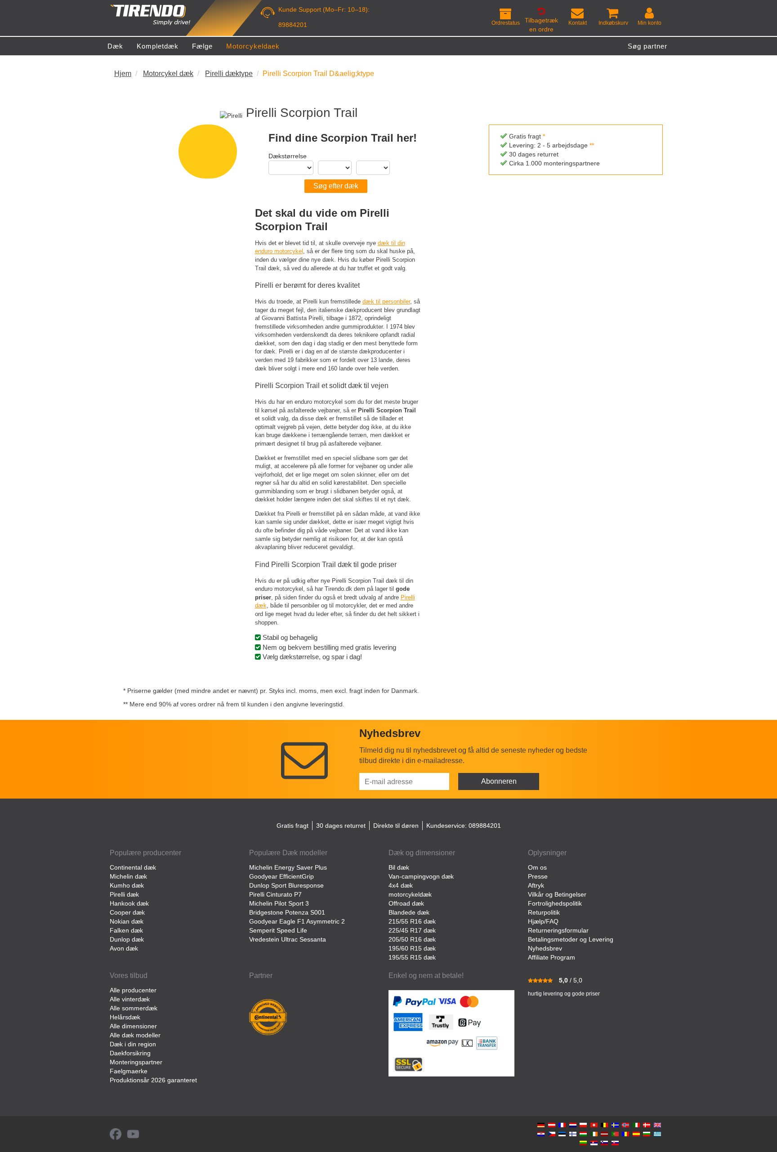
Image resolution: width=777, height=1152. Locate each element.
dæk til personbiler (386, 301)
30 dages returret (341, 825)
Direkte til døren (396, 825)
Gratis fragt (292, 825)
